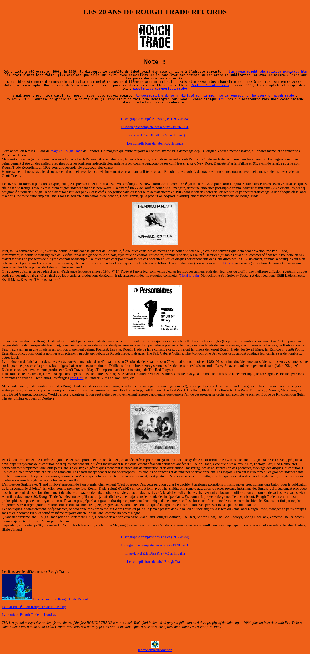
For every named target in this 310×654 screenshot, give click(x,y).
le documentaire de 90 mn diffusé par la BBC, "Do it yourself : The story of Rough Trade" (216, 95)
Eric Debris (224, 263)
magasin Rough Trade (66, 151)
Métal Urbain (189, 275)
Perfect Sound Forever (210, 85)
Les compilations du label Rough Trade (155, 143)
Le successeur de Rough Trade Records (60, 599)
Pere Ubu (76, 378)
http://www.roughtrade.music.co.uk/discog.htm (267, 71)
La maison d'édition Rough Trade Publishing (34, 607)
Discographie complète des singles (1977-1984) (155, 119)
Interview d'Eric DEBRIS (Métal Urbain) (155, 135)
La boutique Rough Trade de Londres (29, 614)
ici (221, 99)
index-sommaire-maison (155, 650)
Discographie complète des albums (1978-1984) (155, 127)
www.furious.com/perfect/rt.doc (160, 88)
